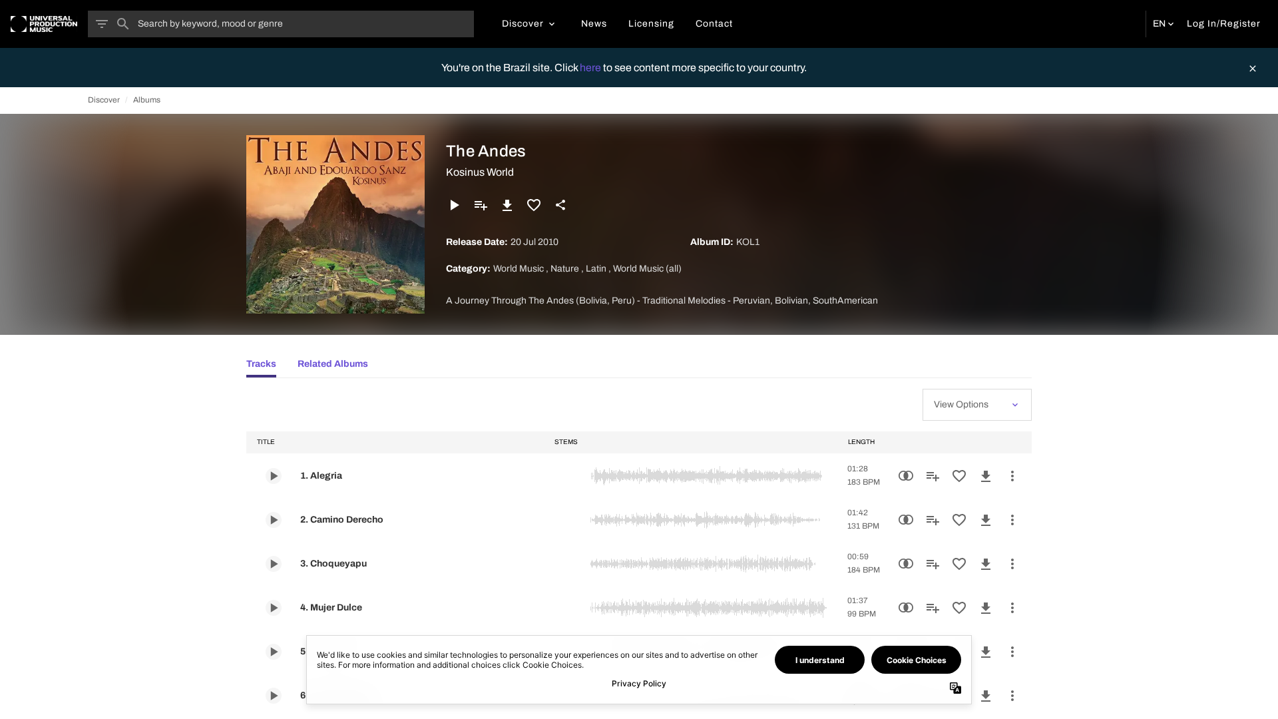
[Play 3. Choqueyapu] (274, 564)
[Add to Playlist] (481, 205)
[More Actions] (1012, 476)
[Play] (454, 205)
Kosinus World (480, 172)
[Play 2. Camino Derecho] (274, 520)
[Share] (560, 205)
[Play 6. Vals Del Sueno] (274, 696)
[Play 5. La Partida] (274, 652)
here (591, 67)
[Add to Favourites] (534, 205)
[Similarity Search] (906, 476)
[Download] (507, 205)
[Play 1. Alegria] (274, 476)
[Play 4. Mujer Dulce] (274, 608)
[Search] (123, 24)
